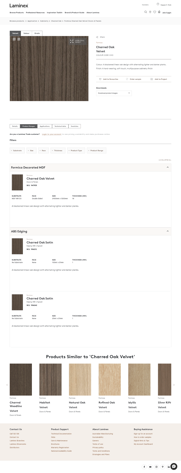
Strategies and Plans (100, 454)
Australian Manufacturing (102, 434)
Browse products (17, 21)
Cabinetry (44, 21)
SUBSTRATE (16, 196)
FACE (34, 196)
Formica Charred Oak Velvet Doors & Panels (82, 21)
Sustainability (97, 437)
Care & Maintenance (59, 441)
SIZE (54, 196)
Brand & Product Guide (74, 12)
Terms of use (97, 444)
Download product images (108, 93)
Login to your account (51, 134)
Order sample (134, 79)
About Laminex (93, 12)
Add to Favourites (109, 79)
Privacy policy (98, 448)
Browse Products (17, 12)
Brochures (55, 444)
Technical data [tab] (60, 126)
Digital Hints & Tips (141, 441)
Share (102, 37)
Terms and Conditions (101, 451)
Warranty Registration (60, 448)
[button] (173, 466)
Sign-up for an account (143, 434)
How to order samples (142, 437)
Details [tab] (15, 126)
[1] (159, 13)
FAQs (53, 437)
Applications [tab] (45, 126)
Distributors (14, 448)
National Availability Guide (61, 451)
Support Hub (165, 5)
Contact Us (14, 437)
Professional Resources (35, 12)
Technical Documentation (61, 434)
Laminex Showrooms (18, 444)
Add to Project (160, 79)
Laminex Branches (17, 441)
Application (32, 21)
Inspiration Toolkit (54, 12)
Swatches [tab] (74, 126)
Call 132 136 (14, 434)
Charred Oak (56, 21)
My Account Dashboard (143, 444)
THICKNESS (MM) (79, 196)
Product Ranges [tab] (29, 126)
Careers (145, 5)
